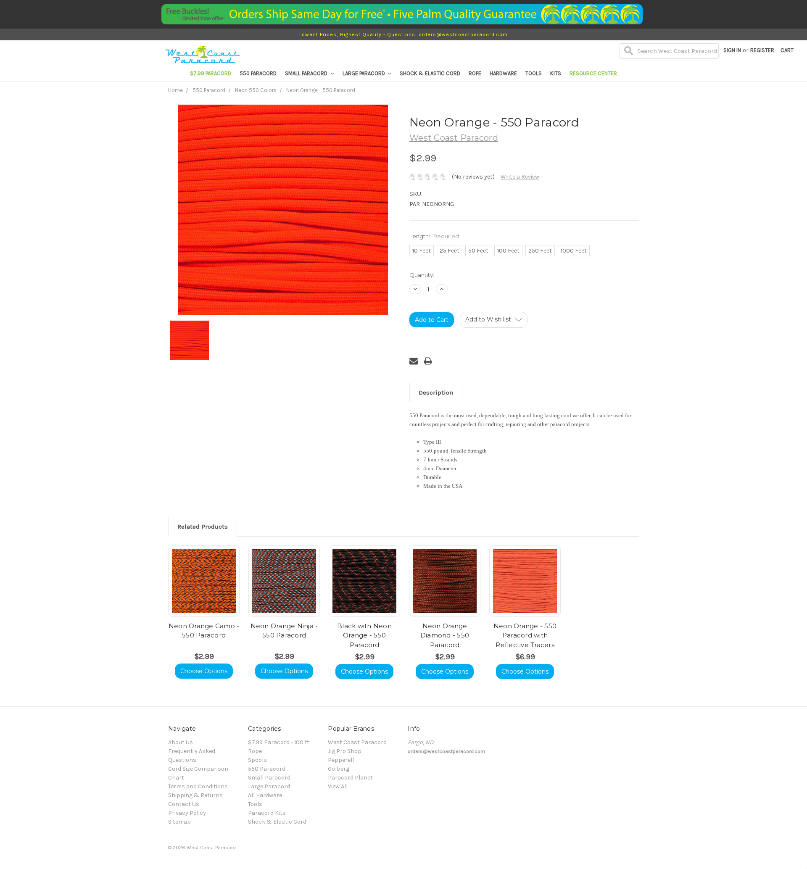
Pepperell (341, 760)
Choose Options (203, 671)
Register (762, 50)
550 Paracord (258, 73)
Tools (533, 73)
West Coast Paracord (357, 742)
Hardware (503, 73)
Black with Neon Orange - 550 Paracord (364, 635)
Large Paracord (364, 73)
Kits (555, 73)
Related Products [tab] (202, 526)
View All (338, 786)
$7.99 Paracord (210, 73)
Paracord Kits (267, 812)
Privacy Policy (187, 812)
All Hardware (265, 795)
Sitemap (179, 821)
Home (175, 90)
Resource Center (593, 73)
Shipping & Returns (195, 795)
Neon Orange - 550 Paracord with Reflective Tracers (524, 635)
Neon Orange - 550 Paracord (320, 90)
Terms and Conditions (198, 786)
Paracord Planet (350, 777)
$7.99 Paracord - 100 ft (278, 742)
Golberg (338, 768)
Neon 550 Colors (256, 90)
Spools (257, 760)
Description (436, 392)
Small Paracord (307, 73)
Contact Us (183, 804)
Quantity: (421, 274)
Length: (434, 236)
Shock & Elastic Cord (430, 73)
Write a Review (520, 176)
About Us (180, 742)
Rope (475, 73)
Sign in (732, 50)
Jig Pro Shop (344, 751)
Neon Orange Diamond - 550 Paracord (444, 635)
